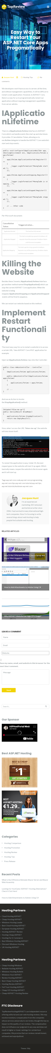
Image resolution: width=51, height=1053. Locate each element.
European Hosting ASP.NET (13, 928)
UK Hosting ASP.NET (10, 947)
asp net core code (13, 480)
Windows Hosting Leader (12, 922)
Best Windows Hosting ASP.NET (15, 941)
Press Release (9, 861)
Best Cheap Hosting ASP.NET (14, 981)
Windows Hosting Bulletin (12, 971)
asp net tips (36, 483)
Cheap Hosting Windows (12, 965)
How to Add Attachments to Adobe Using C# (20, 898)
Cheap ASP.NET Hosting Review (15, 993)
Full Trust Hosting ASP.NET (13, 987)
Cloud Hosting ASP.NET (11, 916)
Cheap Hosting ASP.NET (12, 919)
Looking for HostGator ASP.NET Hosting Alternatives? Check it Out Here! (24, 890)
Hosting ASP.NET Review (12, 932)
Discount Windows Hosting (13, 944)
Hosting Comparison (12, 843)
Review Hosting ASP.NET (12, 978)
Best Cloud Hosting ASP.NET (14, 925)
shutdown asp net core (23, 486)
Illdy (28, 1048)
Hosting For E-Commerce (12, 938)
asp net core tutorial (23, 483)
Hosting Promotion (12, 848)
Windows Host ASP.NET (12, 975)
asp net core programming (31, 480)
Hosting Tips (28, 77)
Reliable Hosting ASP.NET (12, 968)
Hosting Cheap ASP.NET (12, 935)
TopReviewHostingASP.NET (13, 1011)
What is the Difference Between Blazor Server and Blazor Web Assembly (25, 881)
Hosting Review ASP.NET (12, 984)
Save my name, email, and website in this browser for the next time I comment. (25, 664)
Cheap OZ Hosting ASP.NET (13, 990)
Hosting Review (10, 852)
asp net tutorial (8, 486)
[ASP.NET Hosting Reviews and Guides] (13, 7)
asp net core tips (8, 483)
